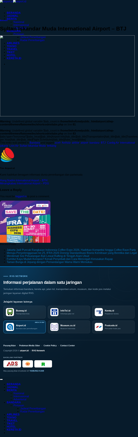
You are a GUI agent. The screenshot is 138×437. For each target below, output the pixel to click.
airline (75, 142)
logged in (21, 196)
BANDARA (14, 402)
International (127, 142)
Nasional (18, 22)
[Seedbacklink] (27, 363)
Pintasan (18, 34)
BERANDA (14, 12)
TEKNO (11, 417)
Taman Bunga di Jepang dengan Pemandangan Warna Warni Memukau (49, 262)
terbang (51, 145)
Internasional (21, 25)
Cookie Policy (50, 345)
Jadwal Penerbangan (33, 408)
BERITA (12, 19)
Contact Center (67, 345)
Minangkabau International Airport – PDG (24, 183)
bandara (94, 142)
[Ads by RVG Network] (12, 363)
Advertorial (19, 399)
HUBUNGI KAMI (37, 371)
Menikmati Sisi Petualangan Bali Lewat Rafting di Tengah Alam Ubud (48, 256)
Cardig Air (113, 142)
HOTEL (11, 426)
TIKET (11, 423)
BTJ (103, 142)
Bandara (3, 20)
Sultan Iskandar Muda (33, 145)
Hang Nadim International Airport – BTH (23, 180)
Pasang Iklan (9, 345)
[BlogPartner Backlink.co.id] (43, 363)
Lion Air (13, 145)
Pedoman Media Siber (29, 345)
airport (84, 142)
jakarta (4, 145)
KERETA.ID (14, 429)
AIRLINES (13, 414)
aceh (58, 142)
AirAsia (66, 142)
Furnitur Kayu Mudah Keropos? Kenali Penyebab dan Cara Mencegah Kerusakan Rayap (60, 259)
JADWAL (12, 15)
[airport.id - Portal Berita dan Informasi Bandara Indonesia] (13, 1)
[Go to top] (1, 379)
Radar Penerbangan (32, 411)
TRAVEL (12, 420)
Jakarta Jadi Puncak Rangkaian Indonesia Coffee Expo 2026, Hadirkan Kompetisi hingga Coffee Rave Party (71, 249)
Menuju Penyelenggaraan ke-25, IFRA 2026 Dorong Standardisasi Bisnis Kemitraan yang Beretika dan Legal (72, 252)
